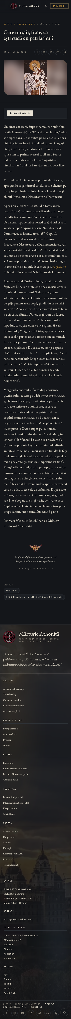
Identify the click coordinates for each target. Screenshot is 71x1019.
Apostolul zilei (10, 734)
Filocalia (8, 949)
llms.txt (7, 983)
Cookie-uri (37, 1007)
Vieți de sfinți (9, 694)
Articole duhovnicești (19, 24)
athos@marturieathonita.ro (18, 919)
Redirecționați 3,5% (13, 853)
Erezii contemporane (13, 705)
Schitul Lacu (9, 813)
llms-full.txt (9, 988)
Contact (7, 842)
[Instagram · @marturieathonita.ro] (14, 1013)
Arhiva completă (11, 711)
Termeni (49, 1004)
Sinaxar (6, 745)
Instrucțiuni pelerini (13, 797)
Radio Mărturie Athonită (15, 768)
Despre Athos (10, 808)
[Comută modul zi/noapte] (64, 1012)
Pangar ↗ (8, 859)
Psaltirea (8, 944)
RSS (6, 974)
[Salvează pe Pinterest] (51, 52)
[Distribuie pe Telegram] (64, 52)
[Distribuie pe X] (44, 52)
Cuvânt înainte (10, 831)
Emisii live (8, 762)
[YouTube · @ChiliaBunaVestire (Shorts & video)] (23, 1013)
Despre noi (8, 837)
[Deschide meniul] (4, 6)
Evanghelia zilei (10, 728)
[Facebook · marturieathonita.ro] (6, 1013)
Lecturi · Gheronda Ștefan (16, 774)
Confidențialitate (14, 1007)
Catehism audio (10, 779)
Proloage (7, 739)
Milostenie (11, 590)
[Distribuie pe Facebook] (37, 52)
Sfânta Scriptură (12, 940)
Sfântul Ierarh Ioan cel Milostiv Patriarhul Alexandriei (34, 597)
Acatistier (9, 953)
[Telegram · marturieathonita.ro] (39, 1013)
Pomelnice (9, 958)
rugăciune (59, 266)
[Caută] (46, 6)
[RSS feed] (56, 1013)
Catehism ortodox (12, 700)
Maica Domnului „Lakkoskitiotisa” (21, 935)
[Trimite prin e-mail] (57, 52)
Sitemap (8, 979)
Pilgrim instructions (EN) (16, 802)
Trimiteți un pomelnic (35, 569)
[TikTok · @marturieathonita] (31, 1013)
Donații (7, 848)
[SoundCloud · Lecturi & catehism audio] (47, 1013)
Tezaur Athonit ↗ (12, 864)
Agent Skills (10, 993)
